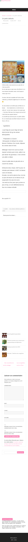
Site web (6, 417)
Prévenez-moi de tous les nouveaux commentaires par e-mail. (13, 427)
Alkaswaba (6, 20)
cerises (13, 208)
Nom (5, 403)
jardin (21, 208)
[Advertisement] (14, 43)
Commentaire (7, 385)
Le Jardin (9, 15)
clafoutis (17, 208)
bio (10, 208)
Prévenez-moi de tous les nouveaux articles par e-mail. (13, 433)
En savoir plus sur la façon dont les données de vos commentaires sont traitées (13, 443)
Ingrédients (6, 126)
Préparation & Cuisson (10, 138)
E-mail (6, 410)
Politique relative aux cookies (13, 527)
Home (3, 15)
